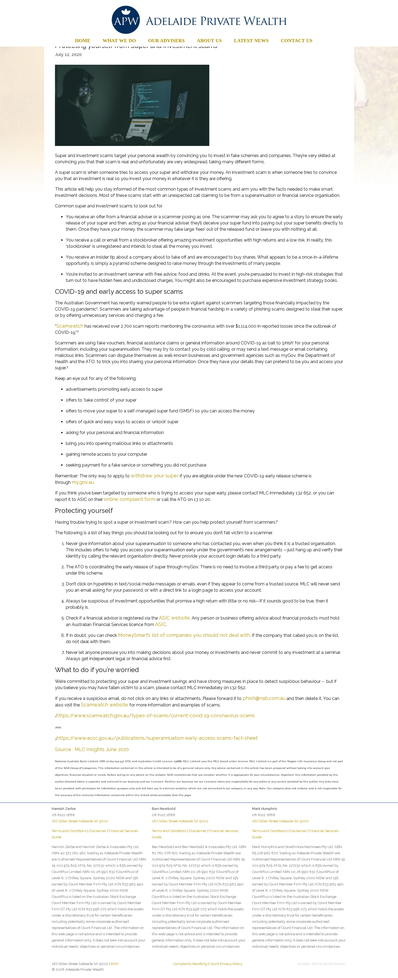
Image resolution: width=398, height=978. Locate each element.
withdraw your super (155, 475)
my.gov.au (83, 482)
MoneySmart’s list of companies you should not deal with (184, 635)
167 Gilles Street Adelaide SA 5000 (80, 821)
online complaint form (129, 499)
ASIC (160, 624)
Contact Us (296, 40)
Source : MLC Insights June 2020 (92, 749)
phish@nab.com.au (264, 698)
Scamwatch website (105, 705)
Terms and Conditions (69, 831)
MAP (114, 964)
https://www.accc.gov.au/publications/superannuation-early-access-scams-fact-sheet (157, 738)
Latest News (251, 40)
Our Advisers (166, 40)
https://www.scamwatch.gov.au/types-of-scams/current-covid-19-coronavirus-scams (155, 715)
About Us (209, 40)
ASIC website (174, 618)
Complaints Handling (190, 964)
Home (82, 40)
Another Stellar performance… (321, 964)
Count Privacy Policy (226, 964)
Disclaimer (97, 831)
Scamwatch (69, 326)
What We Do (119, 40)
